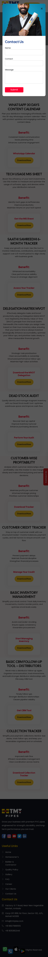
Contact (9, 58)
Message (9, 69)
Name (8, 48)
